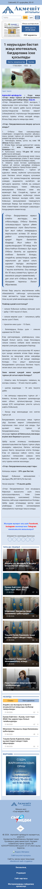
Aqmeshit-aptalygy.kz (12, 95)
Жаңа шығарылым (30, 26)
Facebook (33, 523)
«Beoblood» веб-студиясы (21, 861)
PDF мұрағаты (30, 35)
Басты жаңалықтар (16, 62)
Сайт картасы (21, 878)
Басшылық (21, 867)
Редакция (21, 873)
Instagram (10, 526)
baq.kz (32, 100)
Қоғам (31, 62)
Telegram (32, 526)
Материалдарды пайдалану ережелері (21, 885)
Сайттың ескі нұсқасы (21, 855)
